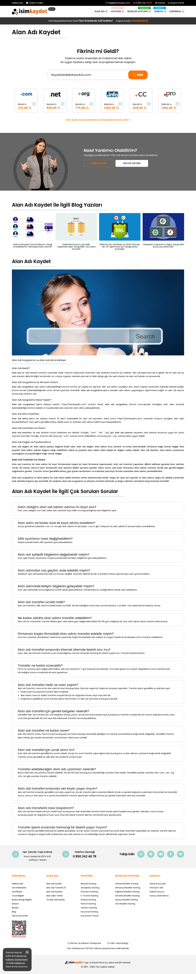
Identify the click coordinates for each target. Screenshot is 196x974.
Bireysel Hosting (88, 883)
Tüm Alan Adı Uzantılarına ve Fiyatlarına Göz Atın (97, 120)
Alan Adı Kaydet (54, 883)
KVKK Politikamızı (17, 963)
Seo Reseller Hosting (125, 903)
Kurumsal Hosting (89, 911)
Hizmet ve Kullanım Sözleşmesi (85, 943)
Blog (14, 911)
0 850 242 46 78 (84, 856)
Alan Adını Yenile (54, 895)
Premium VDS (156, 887)
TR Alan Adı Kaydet (55, 899)
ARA (139, 75)
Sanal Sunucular (158, 883)
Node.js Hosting (88, 899)
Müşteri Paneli (177, 2)
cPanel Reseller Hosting (126, 883)
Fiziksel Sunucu (157, 891)
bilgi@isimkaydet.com (119, 2)
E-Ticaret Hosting (89, 895)
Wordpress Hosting (90, 887)
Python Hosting (88, 903)
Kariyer (15, 903)
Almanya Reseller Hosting (127, 887)
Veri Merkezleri (19, 887)
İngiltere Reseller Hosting (127, 891)
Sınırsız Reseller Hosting (126, 899)
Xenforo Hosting (89, 907)
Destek (161, 2)
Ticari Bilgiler (18, 895)
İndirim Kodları (36, 2)
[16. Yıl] (30, 12)
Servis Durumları (20, 915)
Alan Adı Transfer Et (56, 887)
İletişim (15, 907)
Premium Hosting (89, 891)
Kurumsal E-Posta (89, 915)
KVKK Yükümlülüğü (118, 943)
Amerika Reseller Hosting (127, 895)
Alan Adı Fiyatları (54, 891)
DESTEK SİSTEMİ (131, 163)
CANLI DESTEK (98, 163)
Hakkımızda (17, 2)
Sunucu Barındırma (159, 895)
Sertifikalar (17, 891)
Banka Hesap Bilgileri (22, 899)
